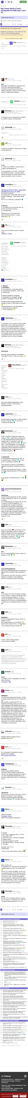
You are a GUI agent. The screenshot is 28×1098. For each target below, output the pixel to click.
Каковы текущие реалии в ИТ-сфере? (11, 950)
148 (18, 24)
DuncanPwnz (16, 365)
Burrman (14, 20)
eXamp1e (17, 101)
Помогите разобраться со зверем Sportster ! (12, 1029)
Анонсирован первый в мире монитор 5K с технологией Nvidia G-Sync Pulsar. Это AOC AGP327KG (15, 1017)
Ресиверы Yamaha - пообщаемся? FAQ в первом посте (15, 935)
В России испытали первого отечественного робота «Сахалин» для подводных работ (14, 1006)
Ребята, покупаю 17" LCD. (8, 1042)
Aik (6, 79)
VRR (5, 982)
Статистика (7, 1087)
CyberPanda (9, 318)
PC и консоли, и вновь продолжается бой (12, 928)
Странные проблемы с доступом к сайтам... (12, 1027)
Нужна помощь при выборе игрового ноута (12, 957)
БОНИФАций (9, 764)
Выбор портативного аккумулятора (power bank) (14, 945)
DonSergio (19, 20)
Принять (15, 1096)
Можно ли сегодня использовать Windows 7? (13, 952)
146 (13, 24)
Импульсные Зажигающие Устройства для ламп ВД (14, 938)
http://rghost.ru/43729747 (8, 755)
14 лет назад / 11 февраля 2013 (17, 46)
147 (15, 24)
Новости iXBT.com (5, 988)
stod (6, 397)
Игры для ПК (3, 6)
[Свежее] (8, 2)
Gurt (6, 747)
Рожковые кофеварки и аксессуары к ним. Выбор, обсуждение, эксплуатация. (14, 948)
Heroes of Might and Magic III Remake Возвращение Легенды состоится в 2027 (15, 978)
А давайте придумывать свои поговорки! (12, 933)
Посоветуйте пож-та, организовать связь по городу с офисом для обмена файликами (14, 1035)
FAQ (3, 1087)
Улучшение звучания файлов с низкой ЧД (12, 1032)
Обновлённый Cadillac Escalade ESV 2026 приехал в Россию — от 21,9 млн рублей (14, 994)
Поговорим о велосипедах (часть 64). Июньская (13, 967)
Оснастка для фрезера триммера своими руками (15, 980)
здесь (12, 17)
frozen (7, 690)
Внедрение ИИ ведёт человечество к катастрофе (14, 930)
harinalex (8, 787)
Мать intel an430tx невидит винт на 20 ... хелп (13, 1030)
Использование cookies (7, 1088)
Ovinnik (7, 672)
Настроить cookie (18, 1088)
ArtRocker (9, 20)
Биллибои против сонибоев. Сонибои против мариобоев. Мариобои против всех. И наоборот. (13, 925)
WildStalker (9, 431)
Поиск (24, 1085)
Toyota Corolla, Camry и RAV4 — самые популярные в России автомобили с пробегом (14, 1009)
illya (14, 42)
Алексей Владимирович (13, 489)
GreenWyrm (9, 184)
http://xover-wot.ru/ (15, 33)
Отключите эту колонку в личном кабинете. (10, 1045)
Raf (6, 634)
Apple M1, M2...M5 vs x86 (8, 921)
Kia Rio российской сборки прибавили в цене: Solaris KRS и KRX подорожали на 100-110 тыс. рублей (14, 991)
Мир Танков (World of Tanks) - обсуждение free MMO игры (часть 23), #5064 (13, 190)
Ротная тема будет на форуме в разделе (12, 34)
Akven (7, 809)
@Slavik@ (8, 127)
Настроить (23, 1096)
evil (6, 143)
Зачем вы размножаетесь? (9, 923)
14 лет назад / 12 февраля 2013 (13, 828)
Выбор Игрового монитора (9, 961)
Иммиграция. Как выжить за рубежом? (11, 932)
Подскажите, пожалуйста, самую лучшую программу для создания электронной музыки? (14, 1038)
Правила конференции (16, 1085)
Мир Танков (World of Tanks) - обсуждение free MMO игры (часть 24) (13, 10)
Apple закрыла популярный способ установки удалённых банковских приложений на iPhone (13, 997)
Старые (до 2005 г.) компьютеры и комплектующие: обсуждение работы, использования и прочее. (14, 964)
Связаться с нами (5, 1085)
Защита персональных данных (9, 1090)
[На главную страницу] (2, 2)
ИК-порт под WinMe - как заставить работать (12, 1025)
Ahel (6, 524)
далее (21, 24)
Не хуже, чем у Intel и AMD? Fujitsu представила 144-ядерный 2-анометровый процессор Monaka (14, 1012)
